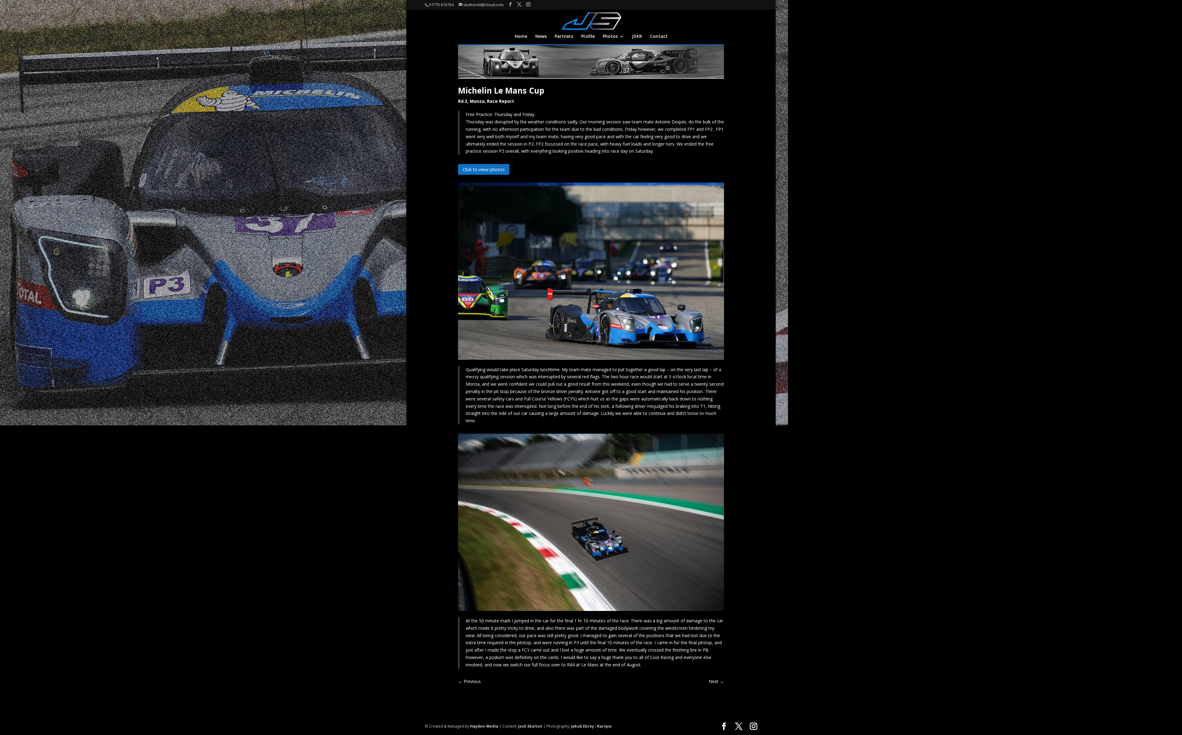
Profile (588, 36)
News (541, 36)
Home (521, 36)
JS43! (637, 36)
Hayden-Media (484, 726)
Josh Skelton (530, 726)
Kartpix (604, 726)
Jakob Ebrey (582, 726)
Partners (564, 36)
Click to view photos (484, 169)
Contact (659, 36)
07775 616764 (441, 4)
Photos (610, 36)
